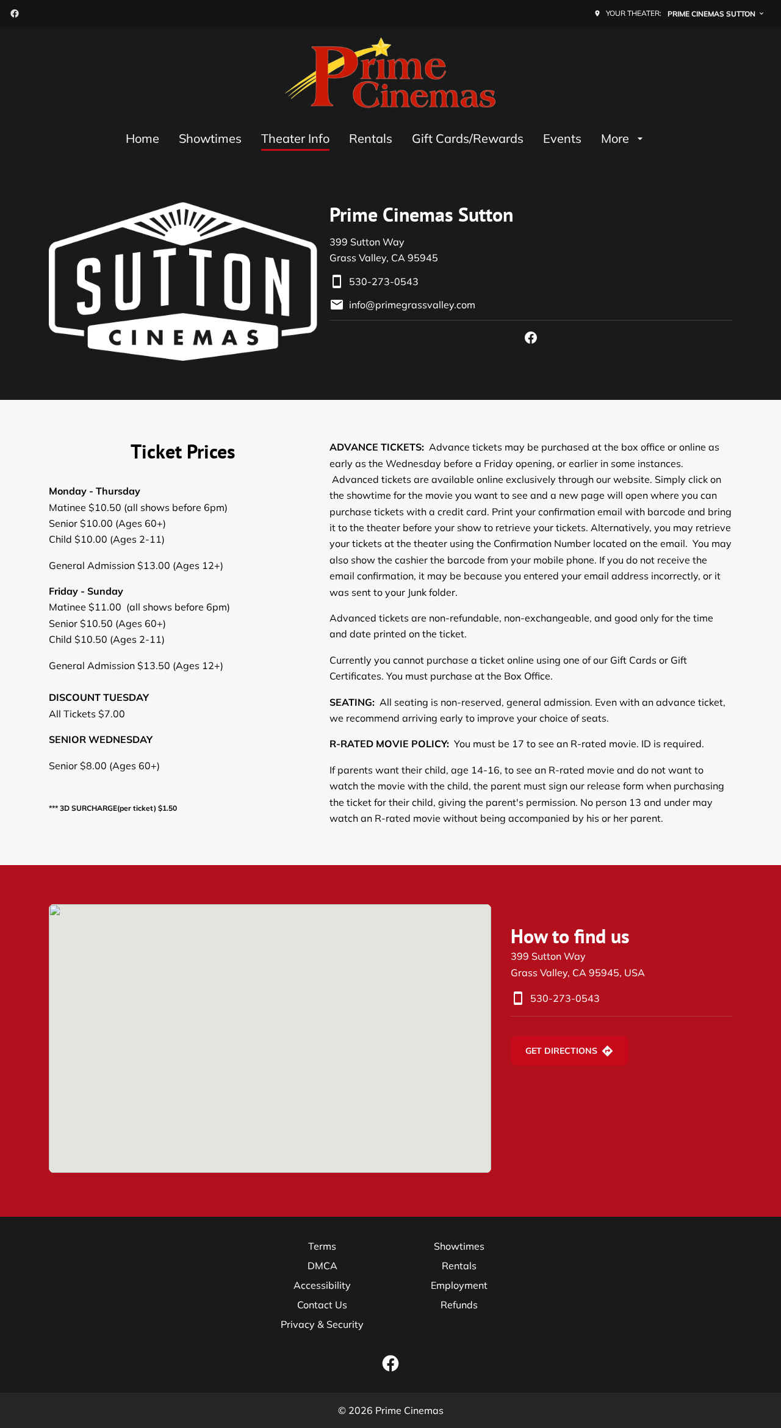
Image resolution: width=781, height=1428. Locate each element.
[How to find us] (270, 1038)
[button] (183, 281)
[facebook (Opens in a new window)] (15, 13)
